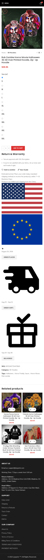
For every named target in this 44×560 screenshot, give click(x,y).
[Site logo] (22, 3)
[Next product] (41, 53)
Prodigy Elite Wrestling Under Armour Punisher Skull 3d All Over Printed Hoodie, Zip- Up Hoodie (12, 449)
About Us (5, 529)
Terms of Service (7, 537)
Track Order (6, 511)
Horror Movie (35, 373)
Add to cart (18, 148)
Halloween (9, 373)
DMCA (4, 519)
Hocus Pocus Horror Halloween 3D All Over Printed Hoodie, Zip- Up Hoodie (11, 417)
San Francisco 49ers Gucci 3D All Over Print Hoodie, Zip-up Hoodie (32, 448)
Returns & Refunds (8, 508)
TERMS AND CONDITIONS (12, 544)
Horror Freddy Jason (22, 373)
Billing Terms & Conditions (11, 541)
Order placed (9, 257)
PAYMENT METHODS (10, 548)
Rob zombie (6, 376)
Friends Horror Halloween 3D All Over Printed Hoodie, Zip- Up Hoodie (32, 416)
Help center (6, 500)
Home (4, 52)
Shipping (5, 504)
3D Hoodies (12, 52)
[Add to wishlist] (13, 409)
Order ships (8, 308)
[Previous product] (37, 53)
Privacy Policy (7, 533)
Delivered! (8, 358)
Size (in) (5, 74)
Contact (4, 515)
